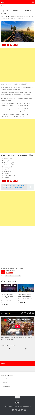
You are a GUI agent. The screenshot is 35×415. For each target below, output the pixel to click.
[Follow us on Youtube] (33, 313)
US (17, 98)
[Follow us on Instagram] (25, 313)
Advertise (5, 379)
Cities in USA (13, 275)
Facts (3, 6)
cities (10, 116)
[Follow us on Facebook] (22, 313)
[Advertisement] (17, 65)
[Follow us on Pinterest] (30, 313)
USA (19, 275)
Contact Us (6, 382)
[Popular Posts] (9, 349)
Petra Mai (6, 16)
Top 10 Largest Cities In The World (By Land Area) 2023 (8, 296)
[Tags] (26, 349)
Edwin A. (6, 305)
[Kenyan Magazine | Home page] (3, 2)
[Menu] (33, 2)
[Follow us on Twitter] (28, 313)
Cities (7, 275)
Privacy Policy (7, 386)
